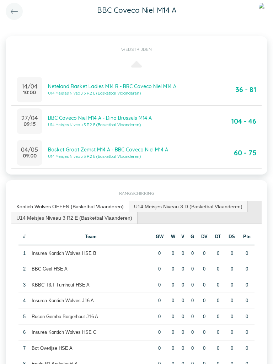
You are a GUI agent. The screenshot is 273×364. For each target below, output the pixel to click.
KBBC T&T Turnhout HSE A (61, 285)
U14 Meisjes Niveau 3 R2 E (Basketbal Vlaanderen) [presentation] (74, 218)
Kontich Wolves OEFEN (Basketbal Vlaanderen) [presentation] (70, 206)
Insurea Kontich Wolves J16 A (63, 300)
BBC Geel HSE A (50, 269)
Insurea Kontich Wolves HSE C (64, 332)
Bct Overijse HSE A (52, 348)
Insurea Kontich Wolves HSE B (64, 253)
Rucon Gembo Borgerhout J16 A (65, 316)
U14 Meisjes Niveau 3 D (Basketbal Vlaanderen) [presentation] (188, 206)
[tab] (70, 207)
